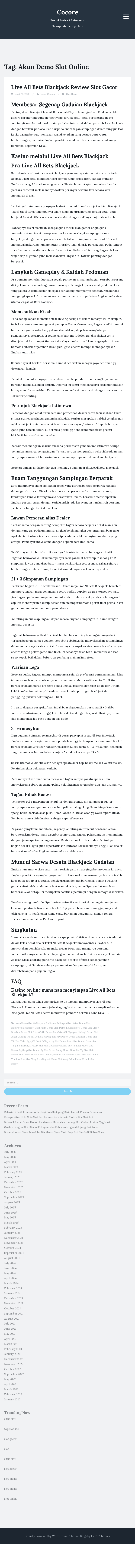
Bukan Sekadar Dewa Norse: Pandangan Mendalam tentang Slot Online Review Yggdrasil (57, 1122)
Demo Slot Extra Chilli (32, 1032)
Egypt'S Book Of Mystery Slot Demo (46, 1041)
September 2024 (14, 1253)
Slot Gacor (72, 94)
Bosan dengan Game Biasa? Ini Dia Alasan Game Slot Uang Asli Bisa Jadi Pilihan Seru (54, 1132)
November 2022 (13, 1364)
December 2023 (13, 1298)
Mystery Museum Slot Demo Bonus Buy (50, 1045)
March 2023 (11, 1344)
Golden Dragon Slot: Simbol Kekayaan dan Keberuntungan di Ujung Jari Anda (51, 1127)
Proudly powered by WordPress (45, 1536)
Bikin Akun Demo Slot (46, 1027)
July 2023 (9, 1323)
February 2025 (13, 1227)
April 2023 (10, 1338)
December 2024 (13, 1237)
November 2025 (13, 1187)
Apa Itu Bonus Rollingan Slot (56, 1023)
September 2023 (14, 1313)
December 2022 (13, 1359)
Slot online (10, 1498)
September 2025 (14, 1197)
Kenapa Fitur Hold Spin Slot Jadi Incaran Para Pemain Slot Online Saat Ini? (48, 1117)
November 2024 (13, 1242)
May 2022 (10, 1379)
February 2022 (13, 1394)
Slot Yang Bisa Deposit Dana (41, 1059)
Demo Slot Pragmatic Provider (51, 1036)
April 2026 (10, 1162)
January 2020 (12, 1399)
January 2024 (12, 1293)
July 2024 (10, 1263)
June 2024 (10, 1268)
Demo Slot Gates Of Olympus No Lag (66, 1032)
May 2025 (10, 1217)
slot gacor (10, 1439)
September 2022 (14, 1374)
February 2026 (13, 1172)
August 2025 (12, 1202)
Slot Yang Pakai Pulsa (69, 1059)
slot (6, 1449)
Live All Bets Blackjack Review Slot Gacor (64, 87)
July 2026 (10, 1152)
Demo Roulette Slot (69, 1027)
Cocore (67, 12)
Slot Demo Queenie (50, 1054)
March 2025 (11, 1222)
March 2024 (11, 1283)
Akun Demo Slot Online (27, 1023)
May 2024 (10, 1273)
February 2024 (13, 1288)
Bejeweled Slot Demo (22, 1027)
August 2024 (12, 1258)
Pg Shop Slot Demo (29, 1050)
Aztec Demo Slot (81, 1023)
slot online (10, 1478)
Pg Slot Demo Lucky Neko (55, 1050)
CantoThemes (100, 1536)
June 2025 (10, 1212)
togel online (11, 1429)
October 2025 (12, 1192)
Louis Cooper (47, 94)
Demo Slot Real (77, 1036)
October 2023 (12, 1308)
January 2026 (12, 1177)
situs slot (9, 1419)
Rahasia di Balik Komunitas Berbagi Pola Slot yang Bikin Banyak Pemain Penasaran (53, 1112)
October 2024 (12, 1247)
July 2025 (10, 1207)
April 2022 (10, 1384)
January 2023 (12, 1354)
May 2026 (10, 1157)
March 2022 (11, 1389)
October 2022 (12, 1369)
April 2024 (10, 1278)
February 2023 (13, 1349)
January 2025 (12, 1232)
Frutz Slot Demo (76, 1041)
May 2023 (9, 1333)
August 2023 (12, 1318)
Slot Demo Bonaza (29, 1054)
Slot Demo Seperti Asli (74, 1054)
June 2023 (10, 1328)
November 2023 (13, 1303)
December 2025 (13, 1182)
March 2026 (11, 1167)
